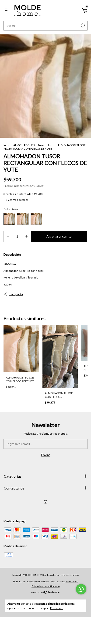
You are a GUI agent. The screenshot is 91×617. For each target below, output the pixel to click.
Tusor (41, 145)
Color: (11, 209)
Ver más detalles (17, 199)
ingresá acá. (72, 581)
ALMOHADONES (24, 145)
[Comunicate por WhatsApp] (81, 589)
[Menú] (7, 11)
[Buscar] (82, 25)
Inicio (7, 145)
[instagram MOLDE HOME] (45, 502)
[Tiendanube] (45, 592)
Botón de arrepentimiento (46, 586)
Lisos (51, 145)
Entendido (56, 608)
